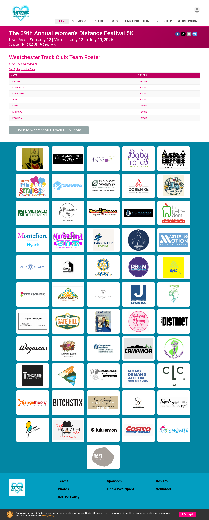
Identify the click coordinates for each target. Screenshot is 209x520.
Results (97, 21)
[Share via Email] (189, 34)
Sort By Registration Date (22, 69)
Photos (114, 21)
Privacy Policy (47, 515)
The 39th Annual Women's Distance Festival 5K (71, 33)
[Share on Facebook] (177, 34)
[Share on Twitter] (183, 34)
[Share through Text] (194, 34)
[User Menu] (197, 10)
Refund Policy (187, 21)
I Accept (187, 514)
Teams (61, 21)
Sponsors (79, 21)
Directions (49, 44)
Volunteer (164, 21)
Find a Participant (138, 21)
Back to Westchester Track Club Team (48, 130)
